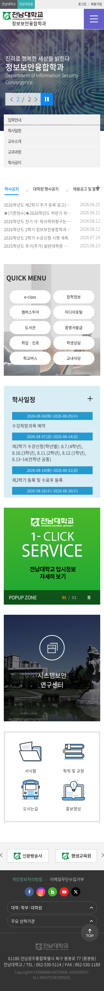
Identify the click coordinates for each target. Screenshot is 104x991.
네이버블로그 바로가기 (52, 891)
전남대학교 (9, 4)
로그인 (82, 4)
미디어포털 (74, 312)
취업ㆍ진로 (30, 343)
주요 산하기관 (23, 921)
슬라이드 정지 (47, 99)
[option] (52, 556)
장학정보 (74, 297)
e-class (30, 297)
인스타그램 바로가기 (40, 891)
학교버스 (30, 358)
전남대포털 (26, 4)
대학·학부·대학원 (26, 907)
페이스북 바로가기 (29, 891)
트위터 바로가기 (75, 891)
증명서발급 (74, 327)
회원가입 (96, 4)
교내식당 (74, 358)
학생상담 (74, 343)
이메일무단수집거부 (67, 879)
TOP (90, 935)
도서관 (30, 327)
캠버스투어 (30, 312)
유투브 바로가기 (64, 891)
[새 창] (52, 556)
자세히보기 (90, 399)
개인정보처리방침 (27, 879)
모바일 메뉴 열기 (94, 19)
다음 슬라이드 (36, 99)
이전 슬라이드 (11, 99)
